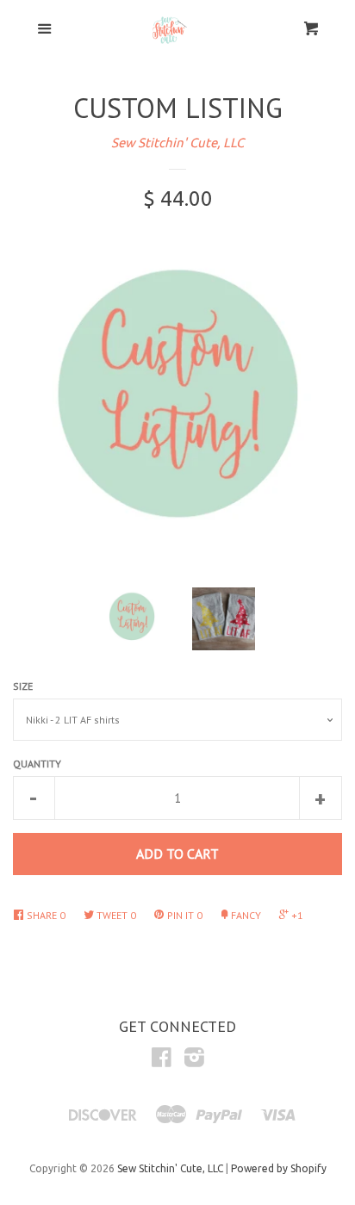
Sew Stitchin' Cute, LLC (177, 142)
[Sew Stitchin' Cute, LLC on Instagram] (194, 1060)
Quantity (37, 763)
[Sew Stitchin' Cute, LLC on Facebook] (161, 1060)
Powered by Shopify (279, 1168)
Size (23, 686)
